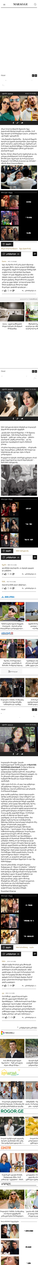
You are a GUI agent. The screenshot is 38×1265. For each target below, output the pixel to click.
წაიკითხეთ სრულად (8, 891)
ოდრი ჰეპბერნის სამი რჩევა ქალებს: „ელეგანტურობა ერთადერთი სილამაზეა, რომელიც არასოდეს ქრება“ (28, 1247)
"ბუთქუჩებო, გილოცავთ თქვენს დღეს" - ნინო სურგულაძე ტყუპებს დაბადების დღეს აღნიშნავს (28, 524)
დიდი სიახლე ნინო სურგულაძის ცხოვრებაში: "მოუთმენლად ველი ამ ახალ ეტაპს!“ (28, 508)
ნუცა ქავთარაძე (25, 248)
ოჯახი (3, 75)
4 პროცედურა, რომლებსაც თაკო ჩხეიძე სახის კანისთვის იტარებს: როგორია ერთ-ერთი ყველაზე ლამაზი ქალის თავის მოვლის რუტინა (28, 1231)
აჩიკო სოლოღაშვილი (9, 248)
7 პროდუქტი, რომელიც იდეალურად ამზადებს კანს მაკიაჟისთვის (28, 1263)
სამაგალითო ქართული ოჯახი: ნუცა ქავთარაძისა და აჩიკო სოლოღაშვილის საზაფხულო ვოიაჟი (28, 202)
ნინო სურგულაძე (22, 551)
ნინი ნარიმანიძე (22, 947)
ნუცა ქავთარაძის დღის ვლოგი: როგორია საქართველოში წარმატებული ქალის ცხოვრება (28, 233)
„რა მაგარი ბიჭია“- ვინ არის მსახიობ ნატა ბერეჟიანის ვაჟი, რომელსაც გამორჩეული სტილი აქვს (28, 905)
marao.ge (10, 93)
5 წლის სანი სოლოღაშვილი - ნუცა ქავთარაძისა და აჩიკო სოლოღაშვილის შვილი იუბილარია (28, 217)
